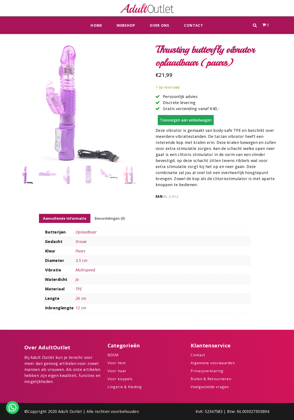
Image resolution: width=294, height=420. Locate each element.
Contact (193, 25)
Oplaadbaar (86, 232)
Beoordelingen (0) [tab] (109, 218)
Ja (77, 279)
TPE (79, 288)
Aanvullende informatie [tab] (64, 218)
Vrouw (81, 241)
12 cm (81, 307)
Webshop (126, 25)
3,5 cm (81, 260)
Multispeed (85, 269)
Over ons (159, 25)
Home (96, 25)
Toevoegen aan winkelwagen (186, 120)
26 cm (81, 298)
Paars (81, 251)
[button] (254, 25)
